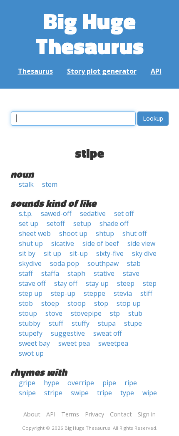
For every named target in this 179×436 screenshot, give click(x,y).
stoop (76, 303)
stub (135, 313)
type (127, 392)
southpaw (103, 263)
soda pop (64, 263)
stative (104, 273)
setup (82, 223)
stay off (65, 283)
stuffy (81, 323)
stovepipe (86, 313)
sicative (62, 243)
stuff (56, 323)
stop (101, 303)
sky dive (144, 253)
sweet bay (34, 343)
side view (141, 243)
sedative (93, 213)
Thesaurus (35, 71)
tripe (104, 392)
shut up (31, 243)
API (156, 71)
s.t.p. (25, 213)
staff (26, 273)
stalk (26, 184)
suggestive (68, 333)
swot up (31, 353)
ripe (130, 382)
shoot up (73, 233)
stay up (97, 283)
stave (131, 273)
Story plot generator (102, 71)
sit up (52, 253)
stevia (123, 293)
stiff (146, 293)
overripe (80, 382)
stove (53, 313)
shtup (105, 233)
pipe (109, 382)
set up (28, 223)
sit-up (79, 253)
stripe (53, 392)
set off (124, 213)
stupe (133, 323)
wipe (149, 392)
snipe (27, 392)
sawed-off (56, 213)
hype (51, 382)
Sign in (147, 414)
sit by (27, 253)
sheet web (35, 233)
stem (49, 184)
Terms (70, 414)
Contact (121, 414)
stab (134, 263)
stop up (129, 303)
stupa (107, 323)
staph (76, 273)
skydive (30, 263)
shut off (134, 233)
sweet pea (74, 343)
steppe (94, 293)
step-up (63, 293)
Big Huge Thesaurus (90, 33)
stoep (50, 303)
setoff (56, 223)
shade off (114, 223)
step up (30, 293)
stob (26, 303)
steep (125, 283)
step (150, 283)
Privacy (94, 414)
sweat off (107, 333)
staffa (50, 273)
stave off (32, 283)
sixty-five (110, 253)
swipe (80, 392)
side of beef (100, 243)
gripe (27, 382)
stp (115, 313)
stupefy (30, 333)
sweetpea (113, 343)
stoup (28, 313)
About (31, 414)
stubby (29, 323)
